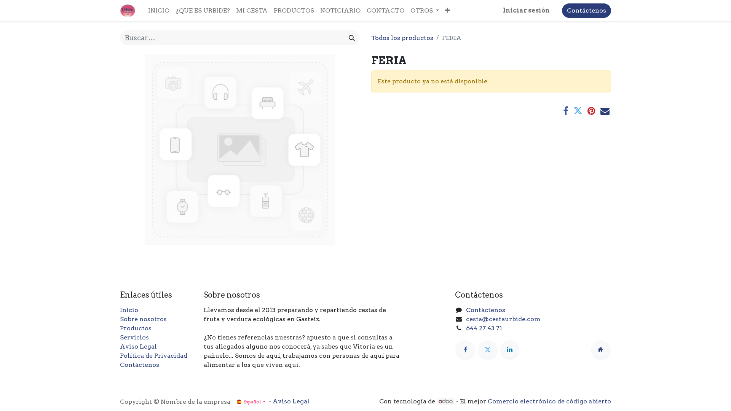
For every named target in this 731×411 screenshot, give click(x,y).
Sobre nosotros (143, 319)
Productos (136, 328)
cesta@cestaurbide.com (503, 319)
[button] (447, 10)
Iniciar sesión (526, 10)
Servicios (134, 337)
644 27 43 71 (484, 328)
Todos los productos (402, 37)
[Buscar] (352, 37)
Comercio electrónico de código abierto (549, 401)
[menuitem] (158, 10)
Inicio (129, 310)
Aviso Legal (138, 346)
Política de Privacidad (153, 355)
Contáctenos (586, 10)
